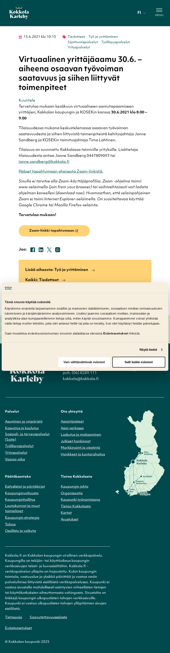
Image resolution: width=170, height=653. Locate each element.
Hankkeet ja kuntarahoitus (83, 454)
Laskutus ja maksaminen (81, 435)
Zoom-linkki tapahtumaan (51, 230)
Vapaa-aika (15, 459)
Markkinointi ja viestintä (80, 448)
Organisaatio (72, 493)
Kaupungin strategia (22, 518)
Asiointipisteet (72, 421)
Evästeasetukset (18, 628)
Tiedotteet (76, 37)
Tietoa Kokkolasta (76, 506)
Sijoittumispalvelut (83, 42)
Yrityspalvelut (79, 47)
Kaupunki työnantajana (80, 500)
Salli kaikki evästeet (139, 362)
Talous (10, 524)
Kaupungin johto (74, 486)
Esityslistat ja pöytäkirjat (25, 486)
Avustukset (69, 519)
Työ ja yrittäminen (103, 37)
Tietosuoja (13, 617)
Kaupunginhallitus (20, 500)
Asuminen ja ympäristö (23, 421)
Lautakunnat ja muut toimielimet (22, 508)
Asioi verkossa (72, 428)
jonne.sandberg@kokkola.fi (44, 162)
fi (139, 13)
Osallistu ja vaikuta (20, 531)
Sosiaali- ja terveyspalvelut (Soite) (27, 437)
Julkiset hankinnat (76, 441)
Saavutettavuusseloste (48, 617)
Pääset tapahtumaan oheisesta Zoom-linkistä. (61, 172)
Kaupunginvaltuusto (22, 493)
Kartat (66, 513)
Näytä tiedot (148, 349)
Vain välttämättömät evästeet (84, 362)
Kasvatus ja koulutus (22, 428)
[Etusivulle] (19, 13)
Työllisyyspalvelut (115, 42)
